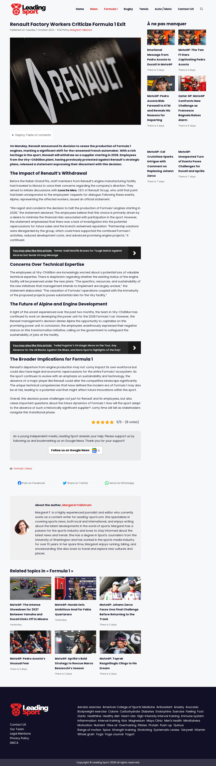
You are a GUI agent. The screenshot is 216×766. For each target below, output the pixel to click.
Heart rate (128, 716)
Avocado (192, 707)
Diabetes (148, 711)
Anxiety (179, 707)
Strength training (124, 730)
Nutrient (99, 725)
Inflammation (86, 721)
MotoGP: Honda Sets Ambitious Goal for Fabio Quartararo (73, 609)
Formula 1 (110, 9)
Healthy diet (111, 716)
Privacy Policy (19, 738)
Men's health (173, 721)
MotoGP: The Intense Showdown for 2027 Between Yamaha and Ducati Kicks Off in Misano (29, 612)
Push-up (166, 725)
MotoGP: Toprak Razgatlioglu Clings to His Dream (118, 663)
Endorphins (163, 711)
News (94, 9)
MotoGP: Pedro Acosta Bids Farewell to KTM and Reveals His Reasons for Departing (158, 108)
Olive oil (112, 725)
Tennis (143, 9)
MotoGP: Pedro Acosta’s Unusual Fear (27, 661)
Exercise (178, 711)
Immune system (192, 716)
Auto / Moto (163, 9)
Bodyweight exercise (92, 711)
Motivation (84, 725)
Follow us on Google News (70, 450)
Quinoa (178, 725)
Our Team (17, 729)
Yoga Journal (114, 734)
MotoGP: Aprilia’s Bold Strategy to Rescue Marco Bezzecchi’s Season (74, 663)
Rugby (128, 9)
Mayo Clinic (155, 721)
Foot (200, 711)
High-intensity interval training (158, 716)
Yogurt (129, 734)
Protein (153, 725)
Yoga (99, 734)
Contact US (186, 9)
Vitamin (199, 730)
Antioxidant (164, 707)
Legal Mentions (20, 734)
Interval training (109, 721)
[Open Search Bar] (201, 9)
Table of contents (33, 135)
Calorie (113, 711)
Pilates (142, 725)
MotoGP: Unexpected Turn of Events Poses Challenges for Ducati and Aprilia (191, 161)
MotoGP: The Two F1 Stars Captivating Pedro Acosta (191, 57)
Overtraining (127, 725)
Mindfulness (191, 721)
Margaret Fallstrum (77, 505)
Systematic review (166, 730)
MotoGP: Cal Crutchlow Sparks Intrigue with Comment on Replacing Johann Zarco (160, 164)
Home (80, 9)
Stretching (144, 730)
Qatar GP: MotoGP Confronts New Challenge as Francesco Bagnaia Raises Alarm (191, 108)
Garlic (81, 716)
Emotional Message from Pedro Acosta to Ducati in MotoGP (159, 57)
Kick (124, 721)
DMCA (14, 743)
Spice (107, 730)
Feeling (191, 711)
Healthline (94, 716)
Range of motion (89, 730)
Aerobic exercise (89, 707)
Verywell (187, 730)
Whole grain (85, 734)
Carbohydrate (130, 711)
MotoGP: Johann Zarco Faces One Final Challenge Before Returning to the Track (119, 612)
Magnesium (137, 721)
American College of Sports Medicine (128, 707)
